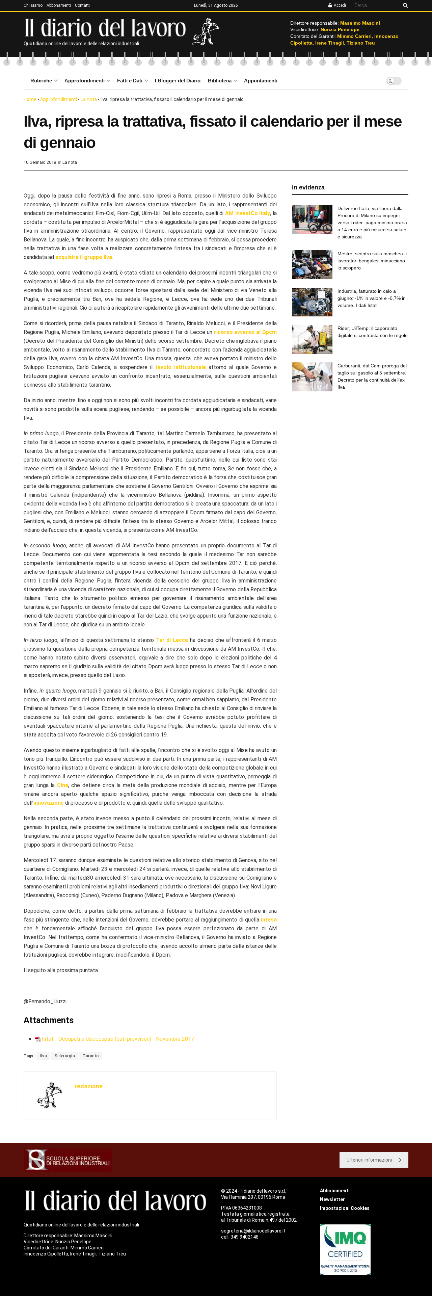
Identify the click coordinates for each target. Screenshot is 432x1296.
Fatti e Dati (129, 80)
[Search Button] (404, 5)
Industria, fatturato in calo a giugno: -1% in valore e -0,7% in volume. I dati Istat (372, 298)
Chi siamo (33, 5)
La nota (89, 99)
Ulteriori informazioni (369, 1160)
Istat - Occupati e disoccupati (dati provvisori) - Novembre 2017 (118, 1039)
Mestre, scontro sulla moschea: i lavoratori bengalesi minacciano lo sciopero (372, 260)
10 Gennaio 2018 (40, 162)
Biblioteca (220, 80)
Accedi (339, 5)
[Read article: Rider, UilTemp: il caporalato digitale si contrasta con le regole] (312, 339)
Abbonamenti (59, 5)
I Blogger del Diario (177, 80)
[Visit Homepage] (107, 27)
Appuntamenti (260, 80)
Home (30, 99)
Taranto (91, 1056)
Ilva (43, 1056)
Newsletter (332, 1199)
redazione (89, 1086)
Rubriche (41, 80)
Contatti (82, 5)
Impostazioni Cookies (345, 1208)
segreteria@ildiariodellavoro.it (253, 1231)
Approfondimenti (84, 80)
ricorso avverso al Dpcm (245, 332)
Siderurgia (65, 1056)
